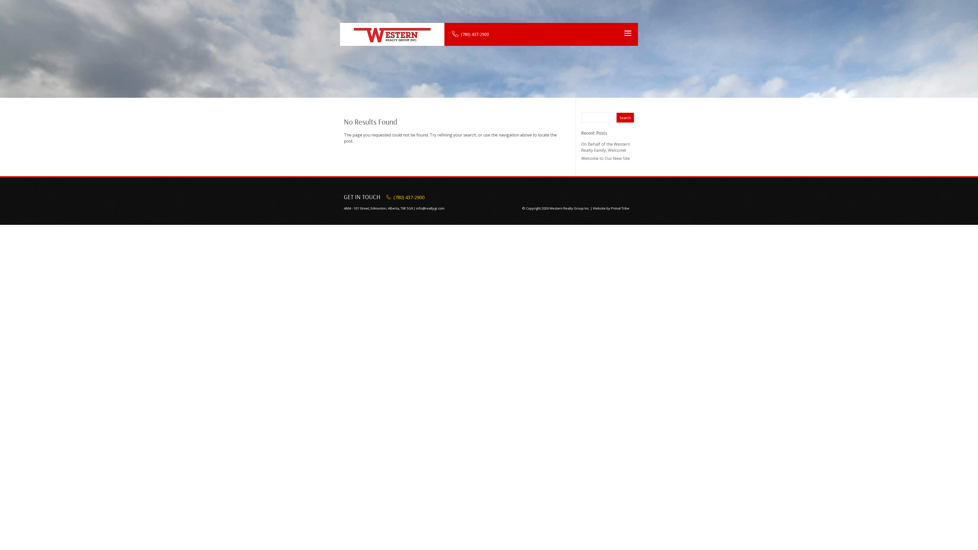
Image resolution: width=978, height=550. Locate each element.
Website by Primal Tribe (611, 208)
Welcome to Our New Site (605, 158)
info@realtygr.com (430, 208)
